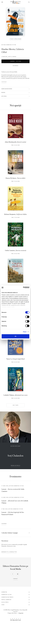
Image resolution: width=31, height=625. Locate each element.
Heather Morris (8, 49)
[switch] (27, 317)
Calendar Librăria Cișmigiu (9, 533)
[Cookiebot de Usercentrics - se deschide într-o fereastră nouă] (23, 287)
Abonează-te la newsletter (9, 551)
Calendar (3, 523)
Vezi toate (15, 405)
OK (15, 336)
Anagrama (20, 613)
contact (15, 578)
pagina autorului (15, 465)
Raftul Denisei (12, 56)
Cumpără (15, 61)
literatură (4, 56)
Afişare (25, 331)
